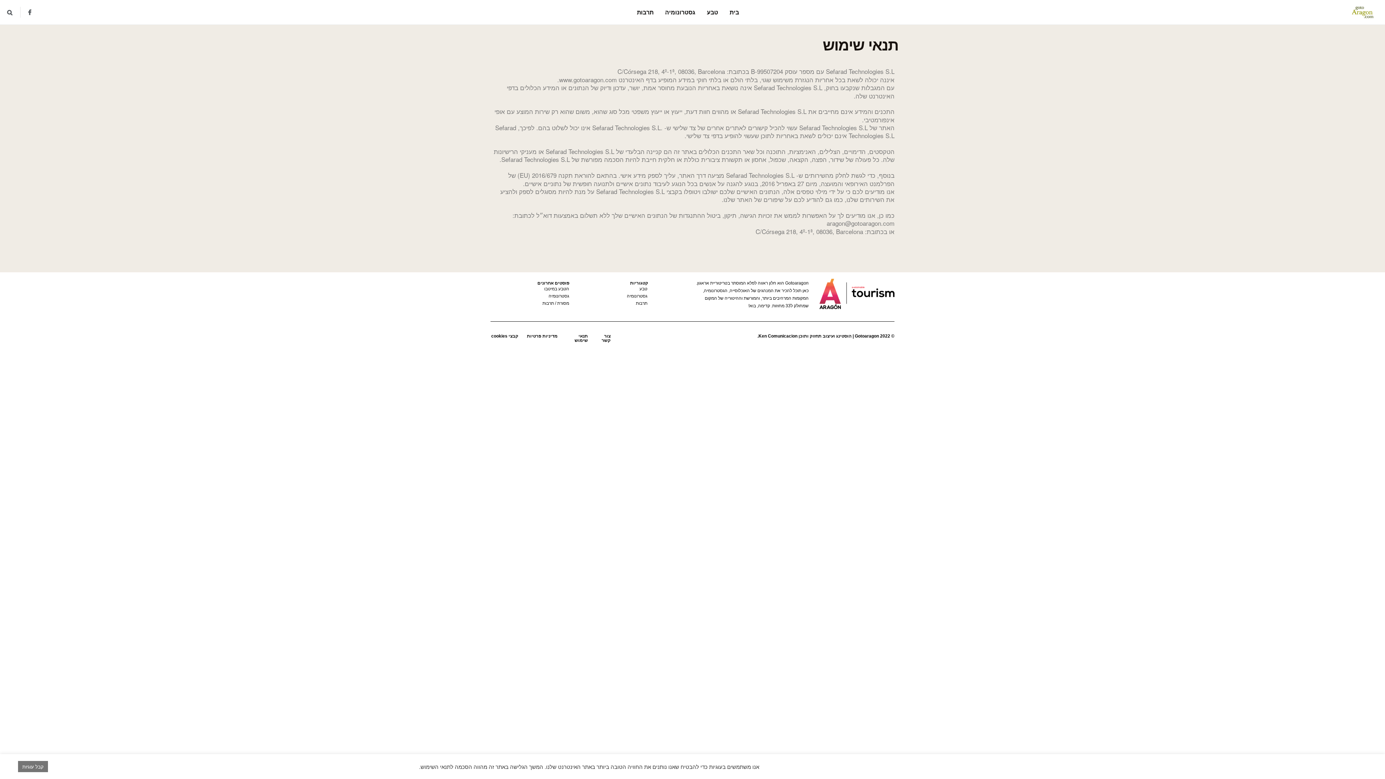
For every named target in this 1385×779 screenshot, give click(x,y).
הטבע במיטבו (556, 288)
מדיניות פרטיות (542, 336)
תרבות (645, 12)
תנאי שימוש (581, 338)
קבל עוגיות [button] (33, 766)
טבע (712, 12)
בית (734, 12)
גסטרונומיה (680, 12)
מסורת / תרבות (555, 303)
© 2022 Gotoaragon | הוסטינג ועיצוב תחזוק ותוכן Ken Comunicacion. (825, 336)
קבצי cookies (504, 336)
